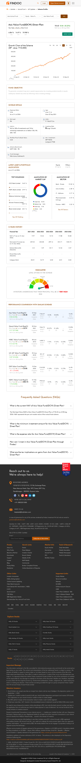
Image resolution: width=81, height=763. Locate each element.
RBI (55, 605)
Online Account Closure (63, 586)
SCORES (58, 584)
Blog (8, 563)
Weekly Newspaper (65, 553)
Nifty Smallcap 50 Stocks (50, 627)
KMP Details (25, 560)
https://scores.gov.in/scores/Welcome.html (54, 732)
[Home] (7, 9)
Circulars (10, 608)
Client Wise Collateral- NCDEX (65, 599)
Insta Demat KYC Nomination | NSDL (18, 586)
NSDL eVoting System (13, 579)
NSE (8, 605)
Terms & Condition (61, 579)
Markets (12, 9)
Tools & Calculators (65, 555)
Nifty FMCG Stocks (14, 644)
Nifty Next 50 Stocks (49, 621)
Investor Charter (27, 553)
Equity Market (49, 547)
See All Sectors (63, 209)
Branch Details (26, 555)
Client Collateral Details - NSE (65, 594)
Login (44, 3)
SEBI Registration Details (14, 597)
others (30, 659)
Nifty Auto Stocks (48, 638)
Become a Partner (12, 553)
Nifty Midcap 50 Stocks (16, 638)
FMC (45, 605)
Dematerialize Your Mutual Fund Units (18, 599)
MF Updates (31, 9)
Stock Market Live (14, 627)
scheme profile (43, 9)
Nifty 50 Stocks (13, 621)
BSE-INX (65, 605)
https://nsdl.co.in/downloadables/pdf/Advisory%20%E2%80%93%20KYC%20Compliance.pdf (34, 739)
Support (9, 558)
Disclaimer (10, 568)
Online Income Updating (14, 581)
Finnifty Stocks (47, 633)
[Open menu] (73, 3)
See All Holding (17, 217)
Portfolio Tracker (49, 558)
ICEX (59, 605)
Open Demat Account (57, 3)
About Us (10, 547)
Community (25, 563)
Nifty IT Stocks (13, 649)
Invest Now (67, 34)
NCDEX (32, 605)
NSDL (50, 605)
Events (24, 547)
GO (64, 16)
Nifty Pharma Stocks (49, 644)
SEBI (22, 605)
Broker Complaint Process (30, 565)
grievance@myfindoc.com (17, 520)
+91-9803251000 (20, 502)
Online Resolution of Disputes (31, 568)
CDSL (17, 605)
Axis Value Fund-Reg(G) (17, 313)
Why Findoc (10, 550)
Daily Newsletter (64, 547)
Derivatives (48, 550)
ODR (57, 589)
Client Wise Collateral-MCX (64, 597)
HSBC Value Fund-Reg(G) (18, 340)
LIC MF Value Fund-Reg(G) (19, 353)
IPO (46, 555)
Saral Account (11, 592)
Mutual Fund (21, 9)
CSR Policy (10, 594)
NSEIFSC (39, 605)
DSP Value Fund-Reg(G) (17, 366)
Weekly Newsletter (64, 550)
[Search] (37, 3)
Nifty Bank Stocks (14, 633)
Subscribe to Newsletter (41, 538)
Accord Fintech (51, 761)
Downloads (10, 555)
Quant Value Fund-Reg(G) (18, 326)
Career (9, 560)
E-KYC (9, 589)
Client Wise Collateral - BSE (64, 592)
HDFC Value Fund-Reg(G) (18, 380)
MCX (26, 605)
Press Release (26, 550)
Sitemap (58, 581)
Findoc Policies (60, 576)
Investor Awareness (13, 576)
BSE (12, 605)
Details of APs (26, 558)
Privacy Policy (11, 565)
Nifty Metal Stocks (48, 649)
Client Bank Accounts (13, 584)
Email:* (11, 535)
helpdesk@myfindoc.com (22, 512)
